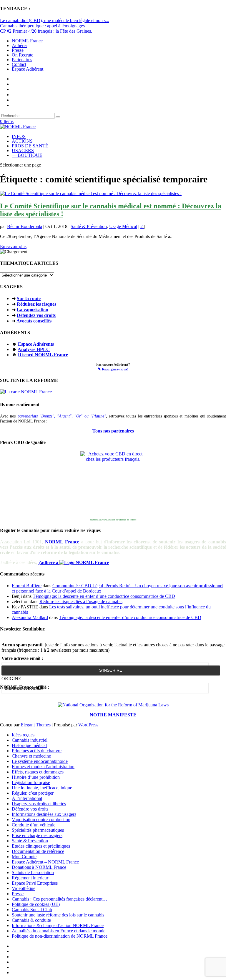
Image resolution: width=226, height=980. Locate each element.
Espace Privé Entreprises (35, 883)
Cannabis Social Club (32, 909)
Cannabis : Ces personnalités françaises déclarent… (59, 898)
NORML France (27, 40)
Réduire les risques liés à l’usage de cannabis (80, 601)
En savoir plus (13, 246)
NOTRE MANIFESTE (113, 714)
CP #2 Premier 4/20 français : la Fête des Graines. (46, 31)
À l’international (27, 798)
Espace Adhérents (36, 344)
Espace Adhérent (27, 68)
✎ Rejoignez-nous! (113, 369)
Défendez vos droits (36, 315)
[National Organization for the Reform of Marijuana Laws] (113, 704)
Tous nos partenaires (113, 430)
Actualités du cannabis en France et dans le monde (58, 930)
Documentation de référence (38, 851)
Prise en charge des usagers (37, 835)
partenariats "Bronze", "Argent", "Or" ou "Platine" (62, 416)
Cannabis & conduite (31, 920)
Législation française (31, 782)
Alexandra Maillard (30, 617)
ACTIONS (22, 141)
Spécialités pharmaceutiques (38, 830)
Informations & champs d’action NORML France (58, 925)
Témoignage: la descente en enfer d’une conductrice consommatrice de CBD (104, 596)
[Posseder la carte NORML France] (26, 391)
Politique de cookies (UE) (36, 904)
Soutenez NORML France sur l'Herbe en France (113, 519)
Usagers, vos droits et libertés (39, 803)
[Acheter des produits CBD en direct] (113, 484)
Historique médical (29, 745)
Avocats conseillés (33, 320)
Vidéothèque (23, 888)
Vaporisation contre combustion (41, 819)
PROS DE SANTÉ (30, 145)
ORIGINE (11, 678)
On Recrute (22, 54)
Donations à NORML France (39, 867)
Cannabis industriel (29, 740)
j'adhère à (48, 562)
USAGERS (23, 150)
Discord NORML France (43, 354)
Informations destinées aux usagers (44, 814)
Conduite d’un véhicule (33, 824)
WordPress (88, 724)
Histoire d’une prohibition (36, 777)
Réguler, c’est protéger (33, 793)
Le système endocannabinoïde (40, 761)
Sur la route (29, 298)
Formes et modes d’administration (43, 766)
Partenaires (22, 59)
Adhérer (19, 45)
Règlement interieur (30, 877)
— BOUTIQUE (27, 155)
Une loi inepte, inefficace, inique (42, 787)
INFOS (19, 136)
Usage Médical (123, 226)
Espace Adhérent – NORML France (45, 861)
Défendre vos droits (30, 808)
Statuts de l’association (33, 872)
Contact (19, 64)
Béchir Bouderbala (24, 226)
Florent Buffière (26, 585)
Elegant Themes (36, 724)
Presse (18, 50)
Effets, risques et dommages (38, 771)
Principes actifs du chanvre (37, 750)
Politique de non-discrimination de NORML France (59, 936)
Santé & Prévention (89, 226)
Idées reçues (23, 734)
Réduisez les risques (36, 304)
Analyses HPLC (34, 349)
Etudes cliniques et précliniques (41, 845)
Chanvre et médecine (31, 755)
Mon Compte (24, 856)
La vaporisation (32, 309)
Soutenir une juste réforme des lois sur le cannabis (58, 914)
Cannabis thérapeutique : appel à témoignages (42, 25)
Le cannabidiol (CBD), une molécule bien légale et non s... (54, 20)
